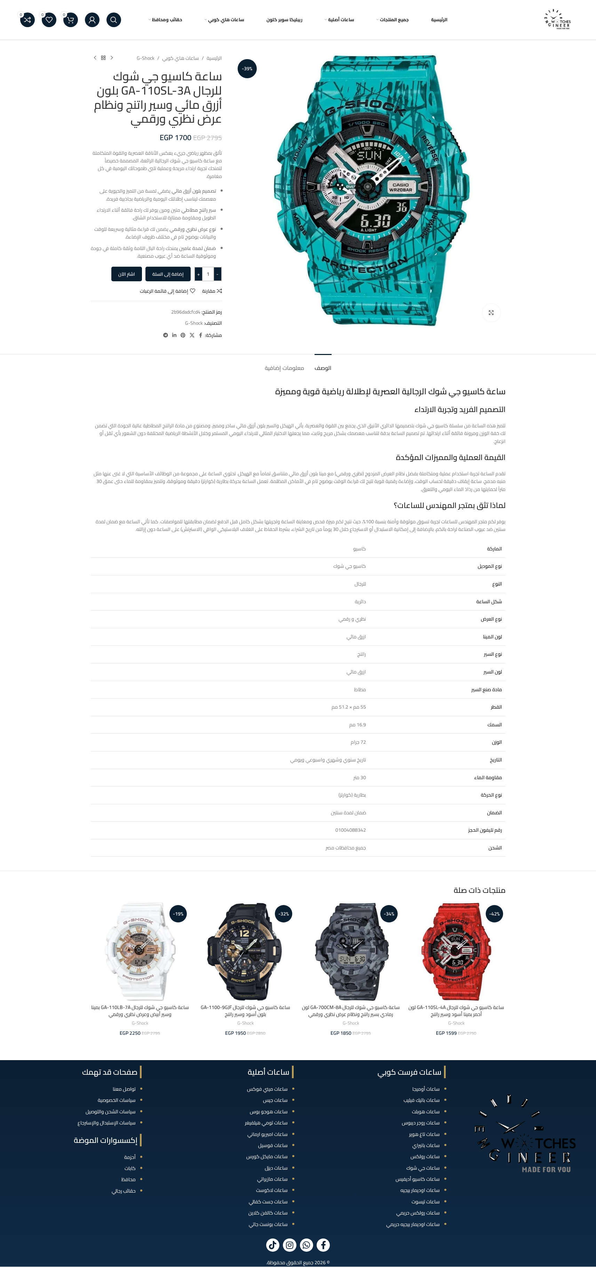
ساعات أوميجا (426, 1089)
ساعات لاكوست (272, 1190)
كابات (130, 1168)
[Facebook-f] (323, 1245)
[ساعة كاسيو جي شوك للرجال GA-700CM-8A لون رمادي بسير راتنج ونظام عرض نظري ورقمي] (351, 952)
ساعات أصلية (268, 1072)
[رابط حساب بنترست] (183, 335)
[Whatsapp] (306, 1245)
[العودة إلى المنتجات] (103, 58)
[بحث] (114, 20)
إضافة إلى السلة (168, 274)
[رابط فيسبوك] (201, 335)
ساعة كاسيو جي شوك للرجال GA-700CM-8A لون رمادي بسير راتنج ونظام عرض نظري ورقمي (351, 1011)
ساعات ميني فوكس (267, 1089)
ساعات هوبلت (426, 1111)
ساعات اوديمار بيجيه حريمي (413, 1224)
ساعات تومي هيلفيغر (266, 1122)
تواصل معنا (124, 1089)
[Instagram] (289, 1245)
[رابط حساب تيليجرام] (165, 335)
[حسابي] (92, 20)
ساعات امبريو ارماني (267, 1134)
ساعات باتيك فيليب (422, 1100)
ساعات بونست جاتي (268, 1224)
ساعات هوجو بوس (269, 1111)
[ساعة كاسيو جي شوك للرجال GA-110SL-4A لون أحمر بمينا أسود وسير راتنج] (456, 952)
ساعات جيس (275, 1100)
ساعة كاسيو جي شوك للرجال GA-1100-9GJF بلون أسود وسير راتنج (245, 1011)
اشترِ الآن (126, 274)
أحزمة (130, 1157)
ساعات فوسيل (273, 1145)
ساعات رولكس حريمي (418, 1212)
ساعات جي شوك (423, 1167)
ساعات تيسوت (426, 1201)
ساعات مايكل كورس (267, 1156)
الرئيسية (214, 58)
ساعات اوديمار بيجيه (420, 1190)
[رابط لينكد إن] (174, 335)
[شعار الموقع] (558, 19)
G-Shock (145, 58)
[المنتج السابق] (112, 58)
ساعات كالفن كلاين (268, 1212)
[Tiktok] (272, 1245)
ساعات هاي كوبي (180, 58)
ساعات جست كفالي (268, 1201)
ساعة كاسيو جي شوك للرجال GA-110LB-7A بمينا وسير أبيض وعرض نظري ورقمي (140, 1011)
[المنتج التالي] (95, 58)
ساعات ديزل (276, 1167)
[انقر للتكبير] (491, 312)
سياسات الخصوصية (117, 1100)
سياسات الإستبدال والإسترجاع (107, 1122)
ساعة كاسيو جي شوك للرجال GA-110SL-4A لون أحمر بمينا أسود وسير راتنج (456, 1011)
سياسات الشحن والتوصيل (111, 1111)
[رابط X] (192, 335)
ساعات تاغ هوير (424, 1134)
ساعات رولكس (425, 1156)
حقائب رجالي (124, 1190)
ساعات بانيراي (426, 1145)
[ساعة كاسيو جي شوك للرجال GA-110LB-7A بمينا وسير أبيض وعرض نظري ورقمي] (140, 952)
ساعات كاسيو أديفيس (418, 1179)
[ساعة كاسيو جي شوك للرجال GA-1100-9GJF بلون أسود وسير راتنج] (245, 952)
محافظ (128, 1179)
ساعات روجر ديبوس (421, 1122)
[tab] (323, 364)
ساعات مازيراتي (272, 1179)
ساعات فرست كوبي (410, 1072)
